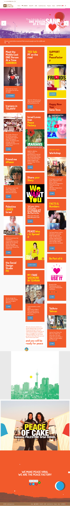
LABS (45, 504)
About (59, 504)
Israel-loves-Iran (50, 504)
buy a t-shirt (33, 264)
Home (32, 504)
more (9, 149)
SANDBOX (37, 504)
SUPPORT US (63, 504)
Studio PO (41, 504)
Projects (55, 504)
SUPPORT (53, 94)
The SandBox (11, 95)
